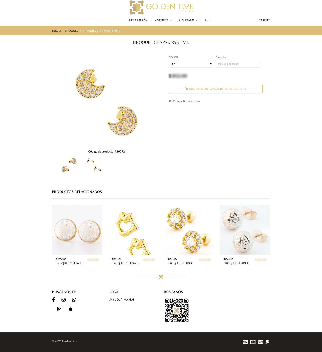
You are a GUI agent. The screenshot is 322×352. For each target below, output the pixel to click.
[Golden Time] (161, 7)
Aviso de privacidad (121, 299)
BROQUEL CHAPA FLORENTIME (237, 263)
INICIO (56, 30)
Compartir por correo (186, 101)
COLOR (173, 57)
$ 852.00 (93, 259)
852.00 (179, 75)
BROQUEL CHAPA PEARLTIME (69, 263)
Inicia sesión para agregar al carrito (217, 88)
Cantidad (221, 57)
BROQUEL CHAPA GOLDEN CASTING (125, 263)
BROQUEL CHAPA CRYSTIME (181, 263)
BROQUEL (71, 30)
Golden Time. (70, 341)
